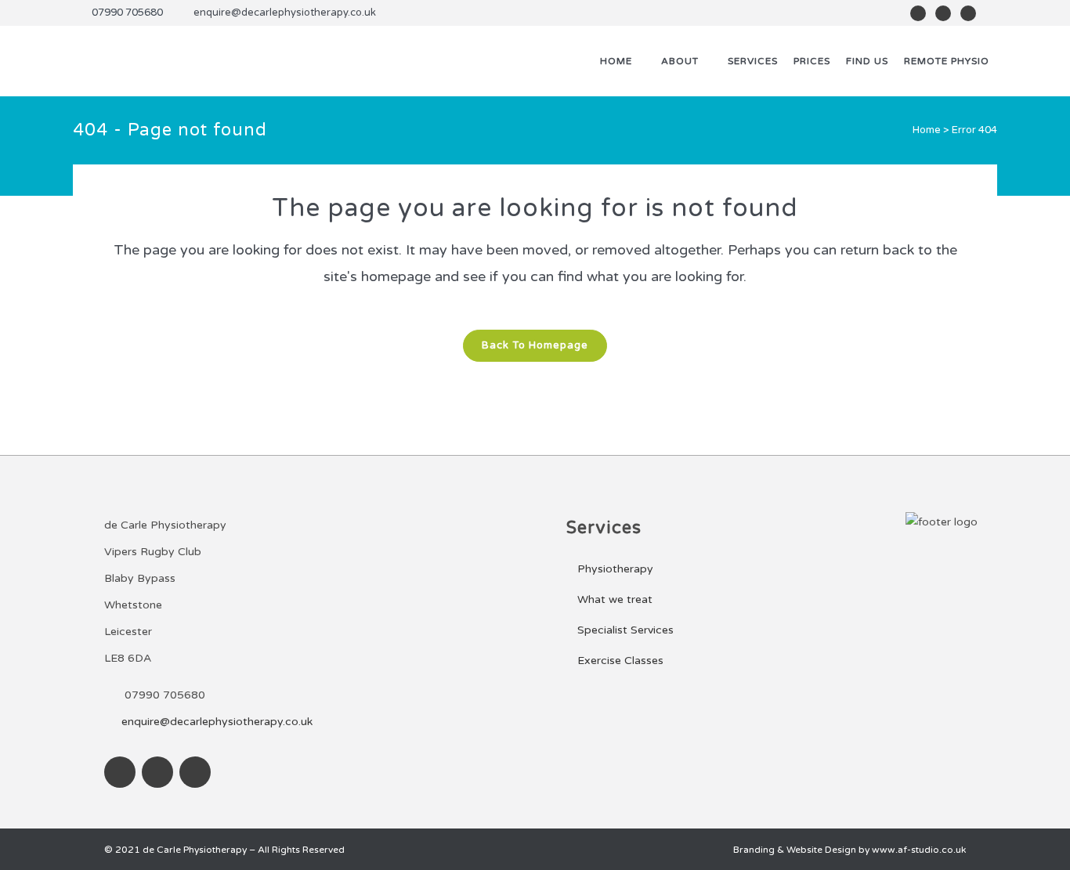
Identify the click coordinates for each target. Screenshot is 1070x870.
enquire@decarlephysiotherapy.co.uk (284, 12)
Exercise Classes (620, 660)
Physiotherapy (615, 569)
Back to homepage (535, 345)
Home (927, 130)
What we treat (614, 599)
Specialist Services (625, 630)
